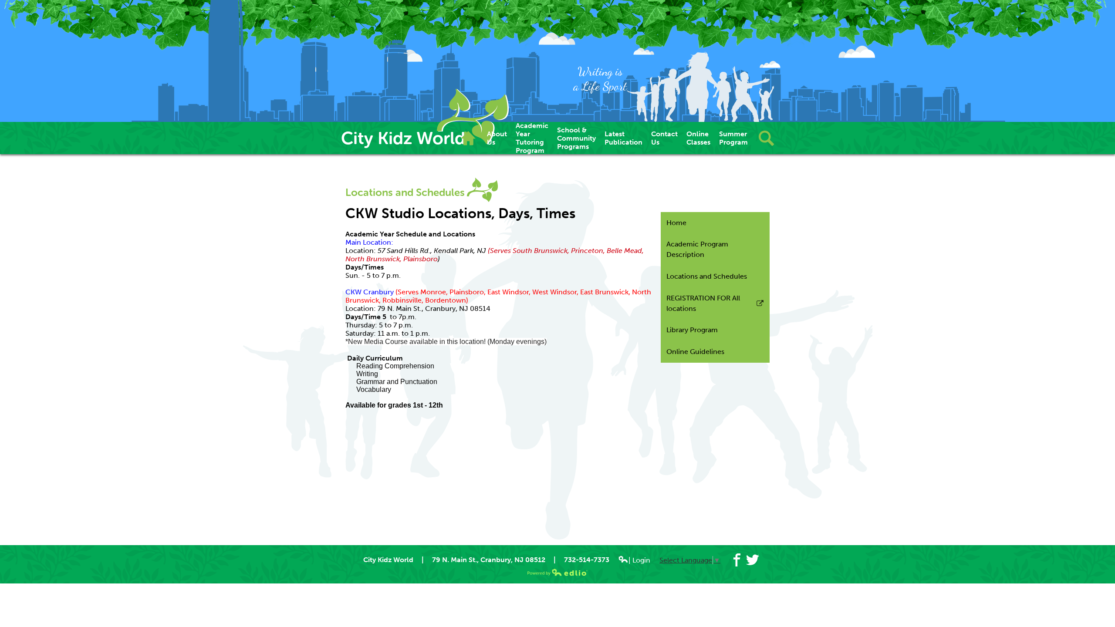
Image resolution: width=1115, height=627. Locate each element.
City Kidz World (403, 138)
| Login (639, 560)
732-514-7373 (586, 560)
